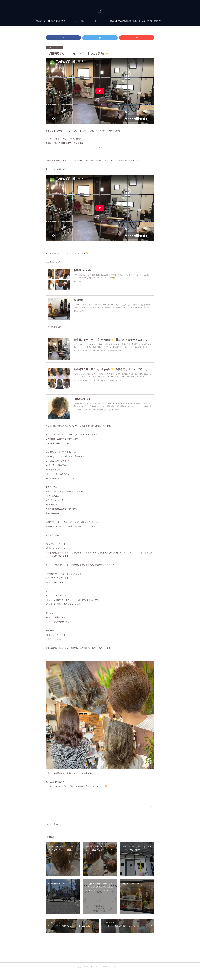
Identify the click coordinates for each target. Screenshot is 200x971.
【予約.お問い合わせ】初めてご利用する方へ (50, 21)
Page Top (100, 955)
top (25, 21)
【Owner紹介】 (80, 21)
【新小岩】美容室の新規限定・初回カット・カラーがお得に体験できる (136, 21)
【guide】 (97, 21)
